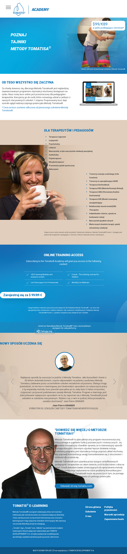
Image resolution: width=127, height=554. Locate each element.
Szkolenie (90, 511)
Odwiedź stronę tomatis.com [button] (76, 486)
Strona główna (93, 507)
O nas (88, 516)
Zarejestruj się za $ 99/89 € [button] (22, 295)
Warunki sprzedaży (114, 514)
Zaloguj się (46, 331)
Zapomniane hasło (114, 519)
